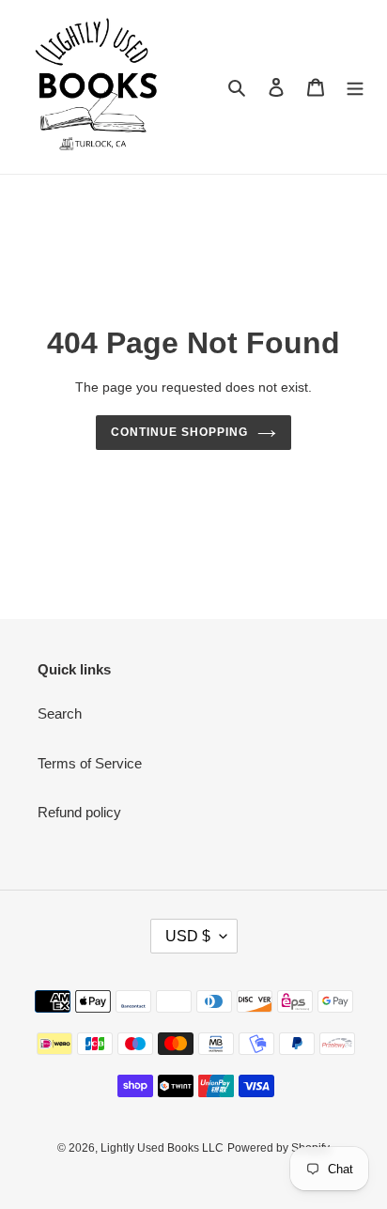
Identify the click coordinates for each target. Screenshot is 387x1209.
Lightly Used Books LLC (162, 1148)
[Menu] (355, 87)
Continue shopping (179, 432)
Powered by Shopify (278, 1148)
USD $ (187, 936)
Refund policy (79, 812)
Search (60, 713)
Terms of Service (90, 763)
